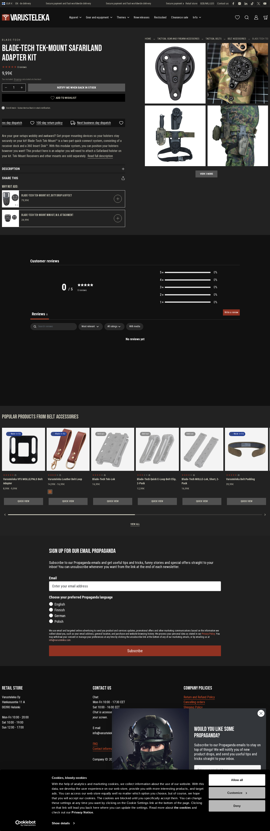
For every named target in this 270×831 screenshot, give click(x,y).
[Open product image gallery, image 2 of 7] (238, 73)
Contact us (222, 3)
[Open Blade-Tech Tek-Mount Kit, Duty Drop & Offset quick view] (118, 199)
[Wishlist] (237, 17)
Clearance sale (179, 17)
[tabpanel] (135, 352)
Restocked (160, 17)
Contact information (105, 749)
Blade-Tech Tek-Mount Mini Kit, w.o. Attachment (47, 215)
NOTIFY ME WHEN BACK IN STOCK (76, 87)
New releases (141, 17)
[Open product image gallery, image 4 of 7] (238, 136)
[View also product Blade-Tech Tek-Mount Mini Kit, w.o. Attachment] (10, 218)
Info (195, 17)
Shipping (17, 79)
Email (53, 578)
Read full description (100, 156)
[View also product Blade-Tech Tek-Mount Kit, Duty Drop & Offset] (10, 198)
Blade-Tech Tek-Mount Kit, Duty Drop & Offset (46, 195)
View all (135, 524)
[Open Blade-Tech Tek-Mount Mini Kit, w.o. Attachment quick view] (118, 218)
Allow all (237, 780)
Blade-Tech (11, 39)
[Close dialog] (261, 713)
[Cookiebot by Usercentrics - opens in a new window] (25, 823)
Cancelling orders (194, 702)
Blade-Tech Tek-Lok (103, 479)
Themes (121, 17)
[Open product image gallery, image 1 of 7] (175, 73)
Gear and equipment (97, 17)
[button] (188, 272)
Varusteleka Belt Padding (240, 479)
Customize (234, 792)
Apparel (73, 17)
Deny (237, 805)
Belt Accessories (237, 38)
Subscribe (135, 650)
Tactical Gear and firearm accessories (178, 38)
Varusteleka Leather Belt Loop (65, 479)
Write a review (231, 312)
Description (11, 169)
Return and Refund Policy (199, 697)
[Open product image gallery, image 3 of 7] (175, 136)
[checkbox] (134, 326)
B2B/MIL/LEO (207, 3)
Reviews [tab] (39, 314)
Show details (61, 823)
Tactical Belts (213, 38)
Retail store (191, 3)
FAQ (95, 744)
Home (148, 38)
